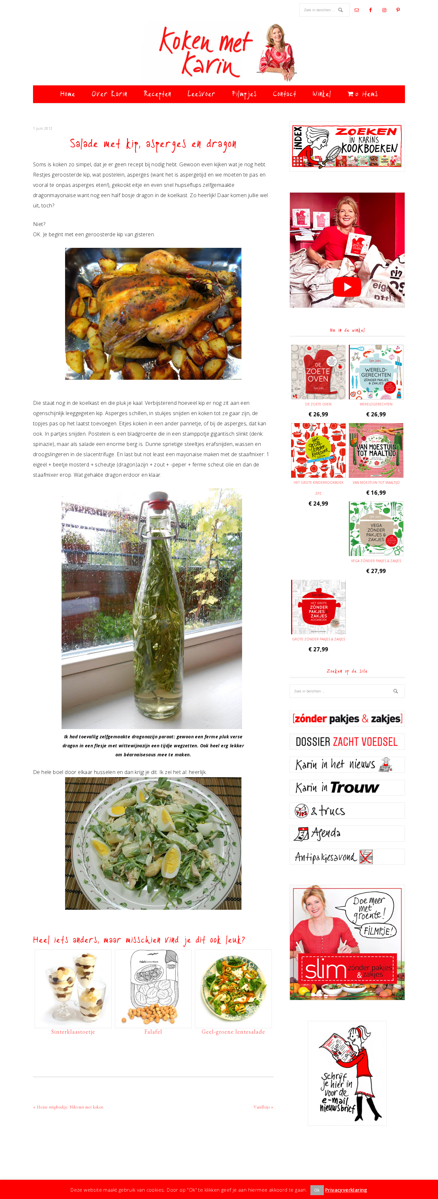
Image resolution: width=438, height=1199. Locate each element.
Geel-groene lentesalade (233, 1031)
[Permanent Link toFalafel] (153, 1022)
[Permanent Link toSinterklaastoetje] (73, 1022)
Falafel (153, 1031)
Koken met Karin (219, 53)
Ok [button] (317, 1190)
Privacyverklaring (346, 1189)
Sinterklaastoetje (73, 1031)
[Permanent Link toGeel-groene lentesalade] (233, 1022)
